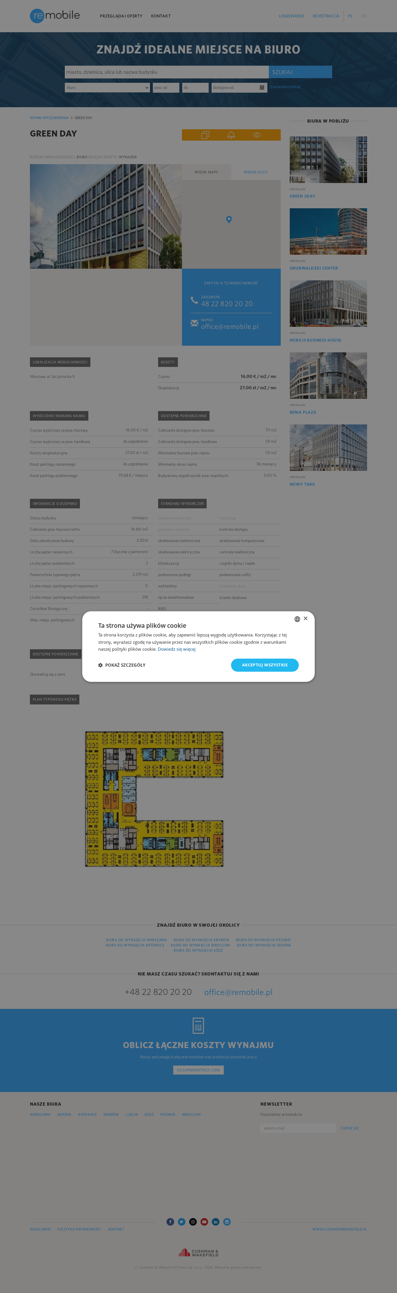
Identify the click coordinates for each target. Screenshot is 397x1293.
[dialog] (198, 646)
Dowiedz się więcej (177, 649)
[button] (121, 665)
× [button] (305, 618)
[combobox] (297, 619)
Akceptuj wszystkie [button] (265, 665)
